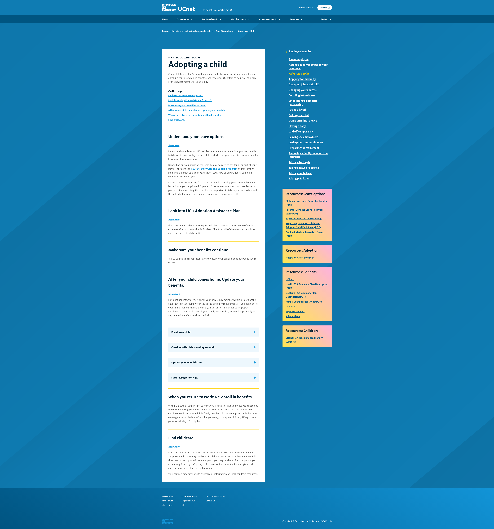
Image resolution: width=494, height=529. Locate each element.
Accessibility (167, 496)
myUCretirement (295, 311)
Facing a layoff (297, 109)
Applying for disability (302, 79)
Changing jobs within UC (304, 84)
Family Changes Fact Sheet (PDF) (304, 301)
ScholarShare (293, 316)
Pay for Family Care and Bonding (304, 218)
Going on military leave (303, 120)
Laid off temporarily (301, 131)
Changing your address (302, 90)
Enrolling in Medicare (302, 95)
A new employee (298, 59)
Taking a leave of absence (304, 167)
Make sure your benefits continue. (187, 105)
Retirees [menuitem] (324, 19)
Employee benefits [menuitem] (210, 19)
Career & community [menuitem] (268, 19)
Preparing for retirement (304, 148)
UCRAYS (290, 306)
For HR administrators (215, 496)
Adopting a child (299, 73)
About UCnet (167, 505)
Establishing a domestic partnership (303, 102)
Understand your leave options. (185, 95)
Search (323, 7)
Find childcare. (176, 119)
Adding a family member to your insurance (308, 66)
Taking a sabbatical (300, 173)
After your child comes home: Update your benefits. (197, 110)
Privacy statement (189, 496)
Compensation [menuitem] (183, 19)
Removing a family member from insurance (308, 155)
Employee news (188, 501)
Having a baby (297, 126)
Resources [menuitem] (294, 19)
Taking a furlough (299, 162)
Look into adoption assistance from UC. (190, 100)
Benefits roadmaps (225, 31)
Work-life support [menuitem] (239, 19)
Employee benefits (171, 31)
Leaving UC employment (304, 137)
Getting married (299, 115)
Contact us (210, 501)
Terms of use (167, 501)
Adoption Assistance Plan (300, 257)
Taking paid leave (299, 178)
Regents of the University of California (313, 521)
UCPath (290, 279)
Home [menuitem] (164, 19)
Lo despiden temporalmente (306, 142)
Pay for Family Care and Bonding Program (214, 168)
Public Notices (306, 7)
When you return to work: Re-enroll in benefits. (194, 115)
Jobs (183, 505)
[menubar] (247, 19)
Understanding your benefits (198, 31)
